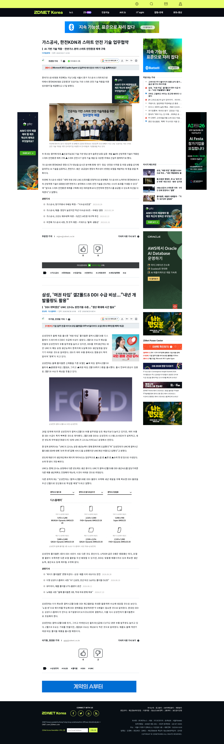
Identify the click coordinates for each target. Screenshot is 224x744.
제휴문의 (179, 707)
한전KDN (66, 272)
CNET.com (46, 724)
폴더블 (75, 668)
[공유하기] (122, 61)
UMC (92, 668)
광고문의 (159, 707)
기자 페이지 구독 (75, 61)
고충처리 (167, 710)
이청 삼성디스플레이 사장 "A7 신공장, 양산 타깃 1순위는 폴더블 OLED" (77, 580)
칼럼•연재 (158, 12)
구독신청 (93, 730)
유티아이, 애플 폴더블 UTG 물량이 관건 (63, 586)
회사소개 (151, 707)
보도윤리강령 (177, 710)
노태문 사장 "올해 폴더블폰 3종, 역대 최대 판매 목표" (69, 592)
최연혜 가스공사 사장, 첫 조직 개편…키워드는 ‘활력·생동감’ (72, 222)
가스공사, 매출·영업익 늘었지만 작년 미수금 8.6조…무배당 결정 (74, 210)
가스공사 (55, 272)
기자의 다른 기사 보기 (127, 236)
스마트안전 (101, 272)
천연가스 (89, 272)
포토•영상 (177, 12)
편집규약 (123, 710)
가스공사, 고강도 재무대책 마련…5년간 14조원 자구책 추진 (72, 216)
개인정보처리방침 (135, 710)
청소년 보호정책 (157, 710)
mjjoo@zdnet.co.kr (65, 236)
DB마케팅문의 (169, 707)
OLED (65, 668)
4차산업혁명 (115, 272)
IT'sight (140, 12)
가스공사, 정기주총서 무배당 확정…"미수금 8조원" (68, 204)
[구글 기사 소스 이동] (110, 61)
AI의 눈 (123, 12)
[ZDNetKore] (51, 7)
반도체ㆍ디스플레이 (49, 311)
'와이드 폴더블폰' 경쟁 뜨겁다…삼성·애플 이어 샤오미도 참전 (73, 574)
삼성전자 (55, 668)
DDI (83, 668)
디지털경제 (46, 53)
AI (125, 272)
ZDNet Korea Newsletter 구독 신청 (53, 730)
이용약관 (146, 710)
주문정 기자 (53, 61)
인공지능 (105, 12)
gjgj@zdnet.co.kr (72, 640)
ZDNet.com (55, 724)
